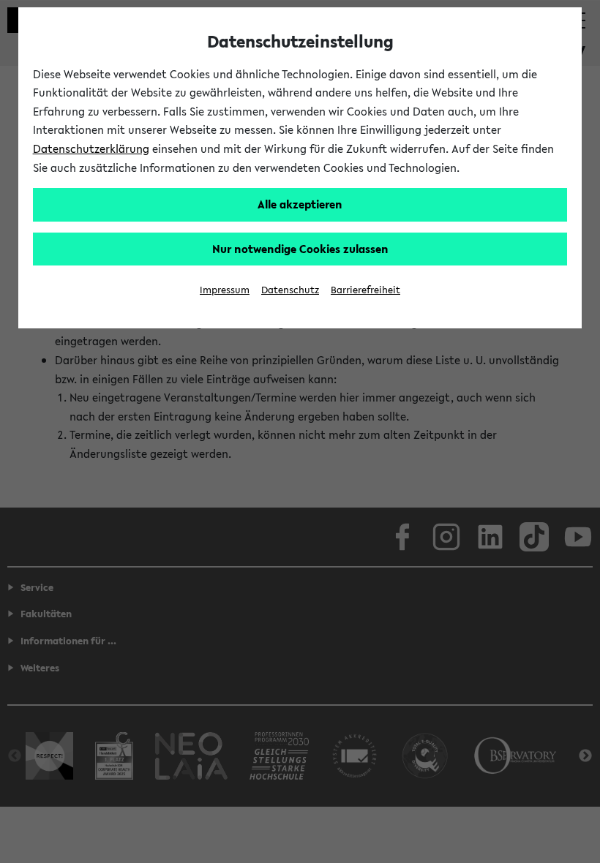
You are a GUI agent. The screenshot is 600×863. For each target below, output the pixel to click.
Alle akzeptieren (300, 204)
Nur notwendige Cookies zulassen (300, 249)
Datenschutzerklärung (91, 148)
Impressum (225, 290)
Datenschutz (290, 290)
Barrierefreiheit (365, 290)
